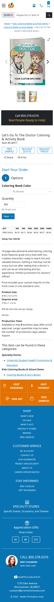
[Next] (47, 61)
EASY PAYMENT (43, 386)
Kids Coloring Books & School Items (30, 23)
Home (7, 23)
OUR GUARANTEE (27, 459)
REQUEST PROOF (44, 150)
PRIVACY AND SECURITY (27, 463)
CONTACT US (27, 455)
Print (23, 157)
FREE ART (17, 399)
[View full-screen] (49, 39)
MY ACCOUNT (27, 451)
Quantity (8, 198)
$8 (25, 539)
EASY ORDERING (16, 386)
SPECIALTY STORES (27, 428)
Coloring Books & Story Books (18, 27)
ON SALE (27, 420)
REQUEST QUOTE (27, 150)
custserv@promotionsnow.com (27, 590)
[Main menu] (5, 5)
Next (7, 216)
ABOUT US (27, 467)
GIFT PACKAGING (27, 490)
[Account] (34, 5)
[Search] (49, 15)
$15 (36, 539)
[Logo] (11, 5)
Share (9, 157)
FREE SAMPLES (43, 399)
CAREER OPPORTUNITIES (27, 472)
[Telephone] (41, 5)
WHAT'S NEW (27, 416)
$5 (15, 539)
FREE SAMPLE (9, 150)
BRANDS (27, 432)
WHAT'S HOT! (27, 424)
